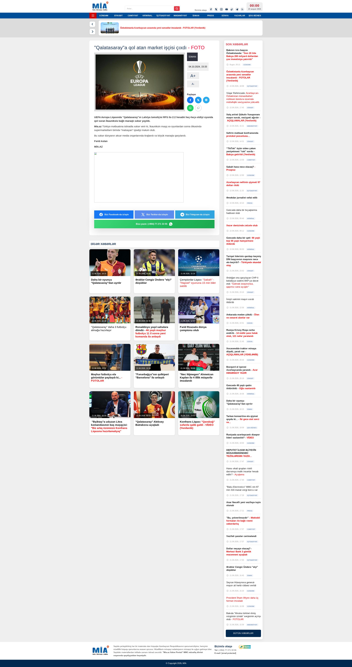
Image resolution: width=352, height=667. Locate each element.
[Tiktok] (232, 9)
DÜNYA (225, 15)
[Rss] (242, 9)
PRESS (210, 15)
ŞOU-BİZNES (255, 15)
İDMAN (196, 15)
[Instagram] (221, 9)
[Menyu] (93, 15)
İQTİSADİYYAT (163, 15)
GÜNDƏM (103, 15)
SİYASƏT (118, 15)
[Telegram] (237, 9)
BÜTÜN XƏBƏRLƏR (243, 633)
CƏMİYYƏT (133, 15)
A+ (193, 75)
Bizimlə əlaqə (201, 10)
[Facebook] (211, 9)
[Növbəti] (92, 32)
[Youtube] (227, 9)
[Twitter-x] (216, 9)
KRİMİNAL (147, 15)
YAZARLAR (239, 15)
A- (193, 83)
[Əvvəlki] (92, 24)
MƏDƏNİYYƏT (180, 15)
